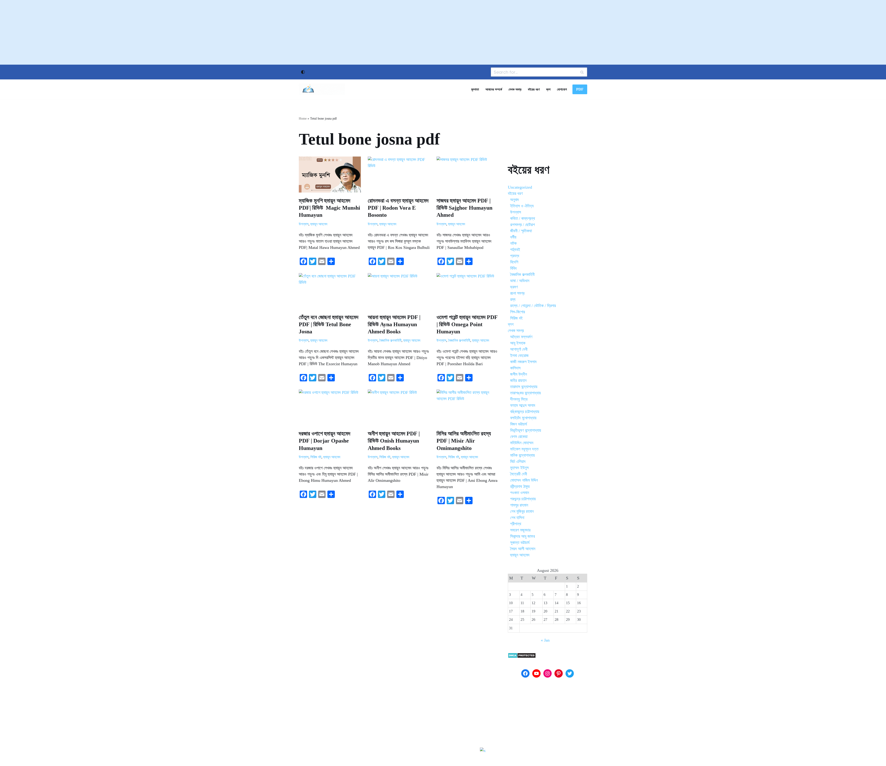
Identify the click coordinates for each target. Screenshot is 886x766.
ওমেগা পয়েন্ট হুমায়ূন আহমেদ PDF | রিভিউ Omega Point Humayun (467, 324)
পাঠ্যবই (515, 249)
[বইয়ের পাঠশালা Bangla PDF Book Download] (322, 89)
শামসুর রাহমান (519, 505)
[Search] (582, 72)
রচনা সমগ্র (517, 293)
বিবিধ (513, 268)
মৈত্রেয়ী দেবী (518, 474)
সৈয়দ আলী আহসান (522, 548)
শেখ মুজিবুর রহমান (522, 511)
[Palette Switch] (303, 72)
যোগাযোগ (562, 89)
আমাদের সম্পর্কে (493, 89)
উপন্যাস (303, 224)
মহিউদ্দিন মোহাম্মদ (521, 442)
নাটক (513, 243)
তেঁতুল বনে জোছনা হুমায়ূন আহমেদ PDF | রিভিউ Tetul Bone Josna (328, 324)
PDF (580, 89)
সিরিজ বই (315, 457)
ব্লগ (548, 89)
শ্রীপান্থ (515, 524)
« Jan (545, 640)
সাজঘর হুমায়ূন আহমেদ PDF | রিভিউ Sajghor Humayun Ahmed (464, 208)
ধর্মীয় (513, 237)
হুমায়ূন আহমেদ (318, 224)
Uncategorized (520, 187)
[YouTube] (536, 673)
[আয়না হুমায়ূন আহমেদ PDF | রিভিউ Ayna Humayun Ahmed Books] (399, 291)
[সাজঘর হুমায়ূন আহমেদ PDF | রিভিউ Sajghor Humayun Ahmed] (468, 175)
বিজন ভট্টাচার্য (518, 424)
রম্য (512, 299)
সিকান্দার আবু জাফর (522, 536)
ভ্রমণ (514, 287)
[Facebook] (525, 673)
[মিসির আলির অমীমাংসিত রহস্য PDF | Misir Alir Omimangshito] (468, 407)
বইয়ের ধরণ (534, 89)
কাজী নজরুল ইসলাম (523, 361)
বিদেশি (514, 262)
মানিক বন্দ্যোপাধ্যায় (522, 455)
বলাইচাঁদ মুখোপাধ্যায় (523, 418)
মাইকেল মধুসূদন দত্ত (524, 449)
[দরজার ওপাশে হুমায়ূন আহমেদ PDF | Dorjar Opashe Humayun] (330, 407)
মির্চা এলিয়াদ (518, 461)
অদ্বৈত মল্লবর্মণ (521, 337)
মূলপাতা (475, 89)
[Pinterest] (558, 673)
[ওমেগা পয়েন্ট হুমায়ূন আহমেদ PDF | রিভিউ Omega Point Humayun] (468, 291)
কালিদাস (515, 368)
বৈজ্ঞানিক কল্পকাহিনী (390, 340)
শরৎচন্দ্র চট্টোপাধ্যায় (523, 499)
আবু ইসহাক (517, 343)
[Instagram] (547, 673)
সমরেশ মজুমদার (520, 530)
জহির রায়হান (518, 380)
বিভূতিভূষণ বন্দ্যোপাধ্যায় (525, 430)
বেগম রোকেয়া (518, 436)
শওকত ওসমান (519, 492)
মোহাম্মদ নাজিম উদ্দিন (524, 480)
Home (303, 118)
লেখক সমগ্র (515, 89)
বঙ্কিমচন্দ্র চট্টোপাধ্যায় (524, 411)
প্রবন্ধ (514, 255)
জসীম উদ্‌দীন (518, 374)
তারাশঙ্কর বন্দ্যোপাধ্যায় (525, 393)
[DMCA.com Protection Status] (522, 656)
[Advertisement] (443, 32)
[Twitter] (570, 673)
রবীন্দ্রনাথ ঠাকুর (520, 486)
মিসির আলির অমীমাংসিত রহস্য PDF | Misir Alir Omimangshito (464, 441)
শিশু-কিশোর (517, 312)
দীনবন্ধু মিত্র (518, 399)
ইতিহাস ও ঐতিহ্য (522, 206)
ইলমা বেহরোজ (519, 355)
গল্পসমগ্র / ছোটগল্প (522, 224)
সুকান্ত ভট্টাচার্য (520, 542)
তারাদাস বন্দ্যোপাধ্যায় (523, 386)
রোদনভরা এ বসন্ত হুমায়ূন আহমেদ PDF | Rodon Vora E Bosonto (398, 208)
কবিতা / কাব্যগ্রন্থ (522, 218)
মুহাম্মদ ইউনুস (519, 467)
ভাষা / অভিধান (519, 280)
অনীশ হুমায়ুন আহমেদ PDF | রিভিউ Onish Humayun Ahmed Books (394, 441)
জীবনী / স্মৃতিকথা (521, 231)
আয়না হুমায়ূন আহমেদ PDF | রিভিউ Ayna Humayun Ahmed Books (394, 324)
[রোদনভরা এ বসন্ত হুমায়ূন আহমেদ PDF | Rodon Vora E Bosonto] (399, 175)
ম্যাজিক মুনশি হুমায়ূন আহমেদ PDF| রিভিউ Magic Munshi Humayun (329, 208)
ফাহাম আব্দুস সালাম (522, 405)
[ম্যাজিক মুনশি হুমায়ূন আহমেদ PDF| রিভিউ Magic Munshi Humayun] (330, 175)
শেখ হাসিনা (517, 517)
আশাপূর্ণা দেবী (518, 349)
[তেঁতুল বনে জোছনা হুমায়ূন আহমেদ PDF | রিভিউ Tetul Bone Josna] (330, 291)
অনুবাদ (514, 199)
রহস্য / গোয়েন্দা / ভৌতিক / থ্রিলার (533, 305)
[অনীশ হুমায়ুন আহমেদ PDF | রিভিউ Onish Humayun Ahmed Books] (399, 407)
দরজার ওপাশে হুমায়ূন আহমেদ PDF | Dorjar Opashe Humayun (324, 441)
